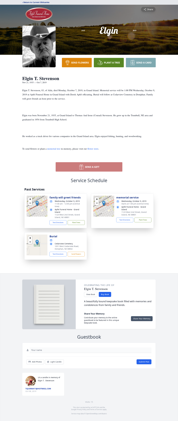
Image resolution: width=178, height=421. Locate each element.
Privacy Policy (82, 409)
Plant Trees (76, 222)
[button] (37, 203)
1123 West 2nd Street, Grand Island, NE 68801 (67, 216)
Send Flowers (76, 254)
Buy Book (105, 294)
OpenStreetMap (92, 414)
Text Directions (58, 222)
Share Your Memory (141, 318)
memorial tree (53, 148)
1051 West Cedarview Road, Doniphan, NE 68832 (67, 247)
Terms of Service (96, 409)
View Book (90, 294)
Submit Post (144, 362)
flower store (92, 148)
